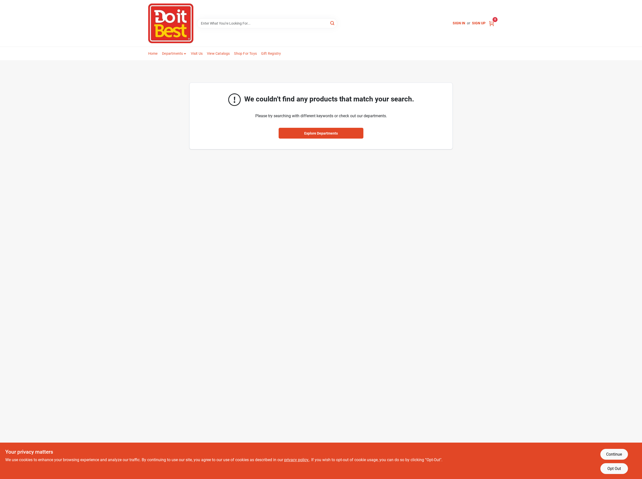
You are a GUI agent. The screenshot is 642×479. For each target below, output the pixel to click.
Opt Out (614, 468)
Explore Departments (321, 133)
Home (153, 53)
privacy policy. (296, 459)
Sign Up (479, 23)
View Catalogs (218, 53)
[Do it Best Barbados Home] (170, 23)
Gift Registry (271, 53)
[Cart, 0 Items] (491, 23)
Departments (172, 53)
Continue (614, 454)
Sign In (459, 23)
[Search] (332, 23)
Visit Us (197, 53)
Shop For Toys (245, 53)
